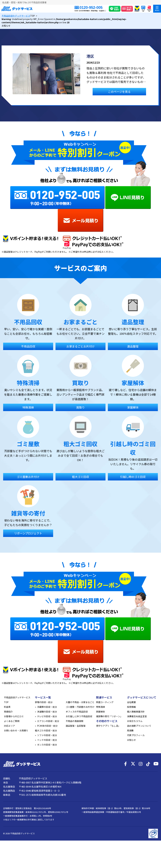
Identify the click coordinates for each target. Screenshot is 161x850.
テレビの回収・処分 (47, 716)
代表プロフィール (136, 735)
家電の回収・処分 (44, 702)
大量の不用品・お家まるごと (80, 702)
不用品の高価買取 (74, 721)
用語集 (130, 730)
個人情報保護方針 (136, 711)
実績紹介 (8, 711)
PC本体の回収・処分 (47, 725)
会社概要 (131, 702)
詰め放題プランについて (139, 725)
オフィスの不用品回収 (77, 711)
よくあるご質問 (11, 721)
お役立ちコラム (134, 721)
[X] (133, 764)
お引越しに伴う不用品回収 (79, 716)
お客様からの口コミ (14, 716)
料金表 (7, 706)
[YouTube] (155, 764)
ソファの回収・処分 (47, 735)
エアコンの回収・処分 (48, 721)
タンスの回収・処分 (47, 744)
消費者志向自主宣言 (137, 716)
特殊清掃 (100, 706)
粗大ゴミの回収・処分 (46, 730)
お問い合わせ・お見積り (16, 730)
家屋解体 (100, 711)
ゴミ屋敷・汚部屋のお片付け (80, 706)
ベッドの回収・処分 (47, 739)
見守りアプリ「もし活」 (108, 725)
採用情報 (131, 706)
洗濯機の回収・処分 (47, 711)
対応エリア (9, 725)
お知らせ (131, 739)
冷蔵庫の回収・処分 (47, 706)
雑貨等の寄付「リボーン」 (109, 716)
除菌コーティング (105, 702)
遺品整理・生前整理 (76, 725)
